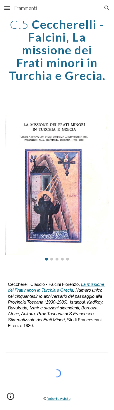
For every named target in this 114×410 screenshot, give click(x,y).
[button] (7, 8)
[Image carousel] (57, 188)
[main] (57, 50)
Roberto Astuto (58, 398)
